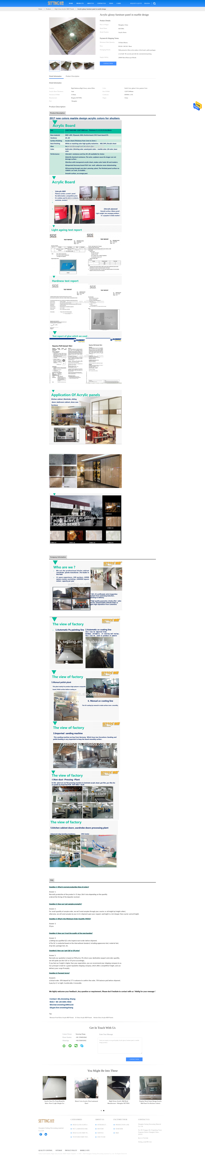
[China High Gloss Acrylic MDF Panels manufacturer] (56, 3)
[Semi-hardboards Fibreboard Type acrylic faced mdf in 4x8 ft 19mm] (54, 1088)
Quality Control (45, 1150)
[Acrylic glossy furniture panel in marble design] (54, 66)
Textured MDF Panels (81, 1137)
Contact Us (101, 3)
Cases (119, 3)
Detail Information (55, 76)
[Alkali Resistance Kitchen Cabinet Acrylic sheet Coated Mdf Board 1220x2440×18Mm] (86, 1088)
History (100, 1129)
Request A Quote (136, 3)
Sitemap (59, 1150)
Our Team (101, 1137)
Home (71, 3)
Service (100, 1133)
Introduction (102, 1125)
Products (80, 3)
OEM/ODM (119, 1129)
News (111, 3)
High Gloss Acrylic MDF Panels (81, 1125)
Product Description (72, 76)
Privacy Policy (71, 1150)
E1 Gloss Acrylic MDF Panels (83, 1017)
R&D (117, 1133)
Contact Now (108, 63)
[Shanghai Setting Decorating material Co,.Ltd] (65, 1046)
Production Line (122, 1125)
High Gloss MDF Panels (81, 1133)
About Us (90, 3)
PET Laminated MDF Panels (81, 1129)
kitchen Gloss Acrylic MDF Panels (103, 1017)
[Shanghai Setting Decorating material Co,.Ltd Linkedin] (47, 1134)
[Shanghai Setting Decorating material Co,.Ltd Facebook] (42, 1134)
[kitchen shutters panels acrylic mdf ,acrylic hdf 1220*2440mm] (118, 1088)
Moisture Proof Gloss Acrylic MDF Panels (62, 1017)
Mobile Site (85, 1150)
